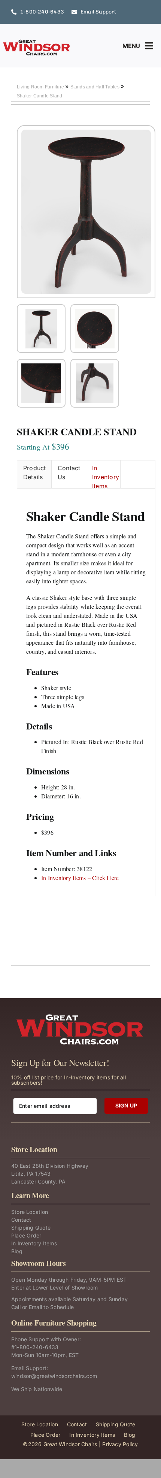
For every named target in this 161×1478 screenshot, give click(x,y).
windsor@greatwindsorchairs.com (54, 1376)
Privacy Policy (120, 1444)
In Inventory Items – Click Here (80, 878)
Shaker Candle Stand (40, 96)
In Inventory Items (105, 476)
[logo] (36, 42)
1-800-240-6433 (36, 1347)
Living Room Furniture (41, 87)
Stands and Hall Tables (95, 87)
